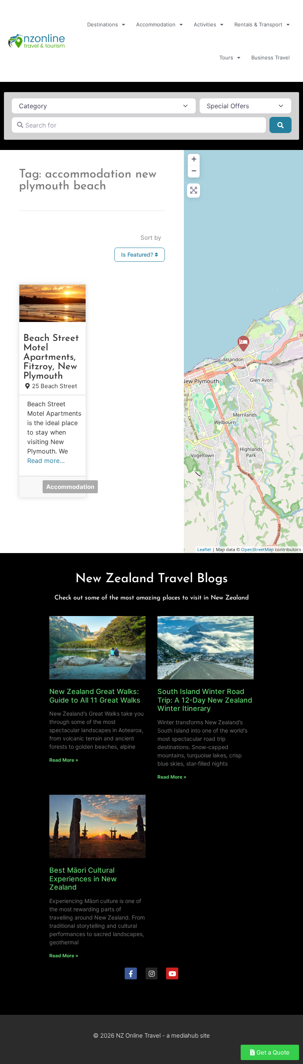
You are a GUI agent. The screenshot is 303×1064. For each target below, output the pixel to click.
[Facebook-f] (131, 974)
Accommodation (156, 24)
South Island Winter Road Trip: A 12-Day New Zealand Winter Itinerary (204, 699)
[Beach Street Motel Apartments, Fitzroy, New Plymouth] (243, 344)
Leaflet (204, 549)
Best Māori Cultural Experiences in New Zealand (83, 878)
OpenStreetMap (257, 549)
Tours (226, 57)
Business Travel (270, 57)
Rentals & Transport (258, 24)
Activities (205, 24)
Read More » (64, 760)
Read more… (46, 460)
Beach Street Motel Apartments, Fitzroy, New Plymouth (51, 357)
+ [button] (193, 159)
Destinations (102, 24)
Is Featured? (138, 254)
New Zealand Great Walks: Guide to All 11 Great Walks (94, 695)
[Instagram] (152, 974)
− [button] (193, 171)
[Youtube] (172, 974)
